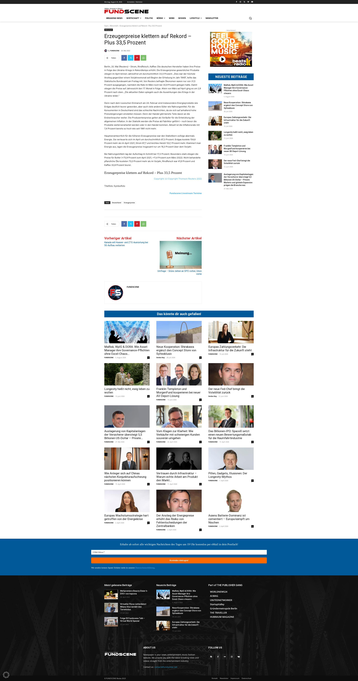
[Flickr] (225, 656)
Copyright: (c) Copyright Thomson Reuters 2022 (178, 178)
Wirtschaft (114, 26)
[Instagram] (240, 2)
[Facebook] (236, 2)
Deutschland (116, 203)
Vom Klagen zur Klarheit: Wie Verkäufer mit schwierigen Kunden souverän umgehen (178, 434)
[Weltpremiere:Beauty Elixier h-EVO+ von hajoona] (111, 594)
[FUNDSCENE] (106, 50)
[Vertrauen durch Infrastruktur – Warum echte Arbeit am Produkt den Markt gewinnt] (179, 458)
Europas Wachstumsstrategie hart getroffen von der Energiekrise (126, 517)
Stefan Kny (160, 357)
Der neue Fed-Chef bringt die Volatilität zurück (226, 390)
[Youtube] (252, 2)
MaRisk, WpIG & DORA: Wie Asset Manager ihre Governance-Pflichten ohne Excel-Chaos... (126, 350)
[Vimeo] (248, 2)
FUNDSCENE (114, 51)
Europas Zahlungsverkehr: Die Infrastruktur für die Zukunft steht (237, 120)
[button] (250, 18)
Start (106, 26)
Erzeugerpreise (129, 203)
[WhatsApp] (143, 58)
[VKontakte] (238, 656)
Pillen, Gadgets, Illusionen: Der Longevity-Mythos (227, 475)
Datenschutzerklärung (145, 568)
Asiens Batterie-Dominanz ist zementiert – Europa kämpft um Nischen (228, 519)
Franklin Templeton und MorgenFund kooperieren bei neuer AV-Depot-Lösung (237, 148)
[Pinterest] (137, 58)
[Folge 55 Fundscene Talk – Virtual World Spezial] (111, 622)
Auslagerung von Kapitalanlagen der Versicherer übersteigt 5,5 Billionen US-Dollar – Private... (124, 434)
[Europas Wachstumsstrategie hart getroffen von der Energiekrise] (127, 501)
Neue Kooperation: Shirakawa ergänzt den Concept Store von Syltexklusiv (238, 105)
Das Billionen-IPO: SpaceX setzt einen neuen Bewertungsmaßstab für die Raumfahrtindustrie (229, 434)
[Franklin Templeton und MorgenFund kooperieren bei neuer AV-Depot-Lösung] (215, 149)
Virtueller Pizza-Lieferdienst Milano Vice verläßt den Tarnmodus (133, 607)
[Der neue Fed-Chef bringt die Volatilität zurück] (215, 164)
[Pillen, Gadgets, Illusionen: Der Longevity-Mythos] (231, 458)
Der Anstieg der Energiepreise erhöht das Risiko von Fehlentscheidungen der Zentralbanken (175, 521)
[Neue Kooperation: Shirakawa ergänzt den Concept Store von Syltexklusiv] (215, 106)
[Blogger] (211, 656)
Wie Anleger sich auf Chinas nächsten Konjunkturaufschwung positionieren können (125, 477)
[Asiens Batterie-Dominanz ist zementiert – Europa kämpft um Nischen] (231, 501)
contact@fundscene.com (165, 667)
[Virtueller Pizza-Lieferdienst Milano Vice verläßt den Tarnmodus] (111, 607)
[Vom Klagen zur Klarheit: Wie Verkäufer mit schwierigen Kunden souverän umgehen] (179, 416)
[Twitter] (244, 2)
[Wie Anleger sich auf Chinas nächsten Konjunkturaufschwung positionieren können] (127, 458)
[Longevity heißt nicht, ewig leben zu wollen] (215, 135)
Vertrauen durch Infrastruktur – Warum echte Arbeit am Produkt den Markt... (177, 477)
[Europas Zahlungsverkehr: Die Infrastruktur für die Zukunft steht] (215, 121)
